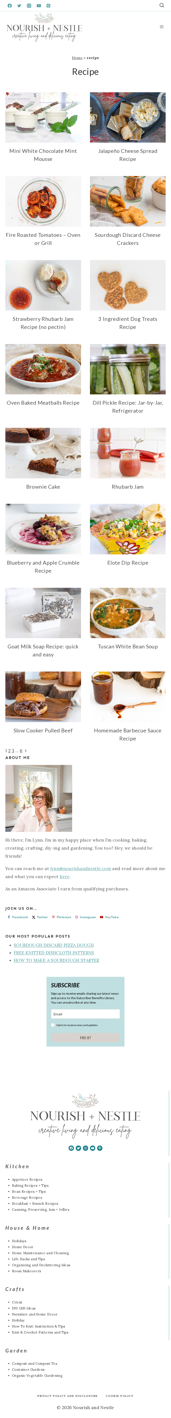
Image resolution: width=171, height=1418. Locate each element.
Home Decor (22, 1247)
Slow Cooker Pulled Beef (43, 730)
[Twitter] (19, 5)
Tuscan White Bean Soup (128, 646)
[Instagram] (29, 5)
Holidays (19, 1241)
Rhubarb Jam (128, 486)
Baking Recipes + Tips (30, 1185)
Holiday (18, 1320)
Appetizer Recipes (27, 1179)
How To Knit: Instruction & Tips (38, 1326)
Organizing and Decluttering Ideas (41, 1265)
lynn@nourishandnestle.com (80, 868)
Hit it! (85, 1037)
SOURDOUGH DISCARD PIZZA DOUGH (54, 945)
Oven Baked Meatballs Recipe (43, 402)
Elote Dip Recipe (127, 562)
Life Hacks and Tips (28, 1259)
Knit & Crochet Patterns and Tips (40, 1332)
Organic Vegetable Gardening (37, 1375)
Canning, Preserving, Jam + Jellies (40, 1209)
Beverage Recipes (27, 1197)
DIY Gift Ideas (23, 1308)
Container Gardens (28, 1369)
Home (77, 57)
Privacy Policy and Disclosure (67, 1396)
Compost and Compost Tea (34, 1363)
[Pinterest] (48, 5)
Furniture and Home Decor (34, 1314)
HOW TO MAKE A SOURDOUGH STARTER (56, 960)
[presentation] (43, 117)
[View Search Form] (162, 6)
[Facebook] (9, 5)
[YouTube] (39, 5)
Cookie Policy (120, 1396)
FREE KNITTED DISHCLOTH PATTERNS (54, 952)
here (65, 876)
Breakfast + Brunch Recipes (35, 1203)
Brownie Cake (43, 486)
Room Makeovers (26, 1271)
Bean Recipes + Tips (29, 1191)
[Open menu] (161, 26)
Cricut (17, 1302)
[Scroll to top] (11, 1400)
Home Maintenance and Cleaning (40, 1253)
